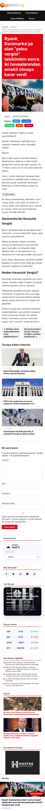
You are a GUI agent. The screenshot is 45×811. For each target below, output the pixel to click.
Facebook (26, 121)
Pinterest (29, 125)
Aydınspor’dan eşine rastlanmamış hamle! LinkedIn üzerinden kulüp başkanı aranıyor (21, 675)
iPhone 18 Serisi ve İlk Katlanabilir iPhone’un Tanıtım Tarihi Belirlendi (22, 684)
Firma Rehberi (32, 13)
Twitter (16, 121)
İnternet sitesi (8, 503)
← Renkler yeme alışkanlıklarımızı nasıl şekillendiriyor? (11, 333)
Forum (31, 18)
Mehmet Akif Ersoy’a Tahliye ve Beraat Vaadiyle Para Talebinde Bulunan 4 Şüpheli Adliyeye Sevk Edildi (21, 669)
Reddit (19, 125)
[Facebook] (6, 574)
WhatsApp (9, 125)
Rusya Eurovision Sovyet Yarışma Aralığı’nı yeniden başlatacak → (32, 333)
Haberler (5, 27)
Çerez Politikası (17, 18)
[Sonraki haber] (37, 591)
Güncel (13, 27)
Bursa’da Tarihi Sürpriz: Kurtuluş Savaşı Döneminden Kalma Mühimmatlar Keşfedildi (22, 663)
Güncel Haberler (14, 13)
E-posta (6, 493)
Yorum (6, 460)
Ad (4, 483)
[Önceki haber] (32, 591)
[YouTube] (27, 574)
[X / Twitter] (13, 574)
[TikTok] (34, 574)
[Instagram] (20, 574)
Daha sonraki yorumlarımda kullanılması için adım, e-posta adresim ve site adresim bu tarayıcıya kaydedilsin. (22, 519)
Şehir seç (10, 552)
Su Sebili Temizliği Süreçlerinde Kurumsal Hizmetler (21, 680)
